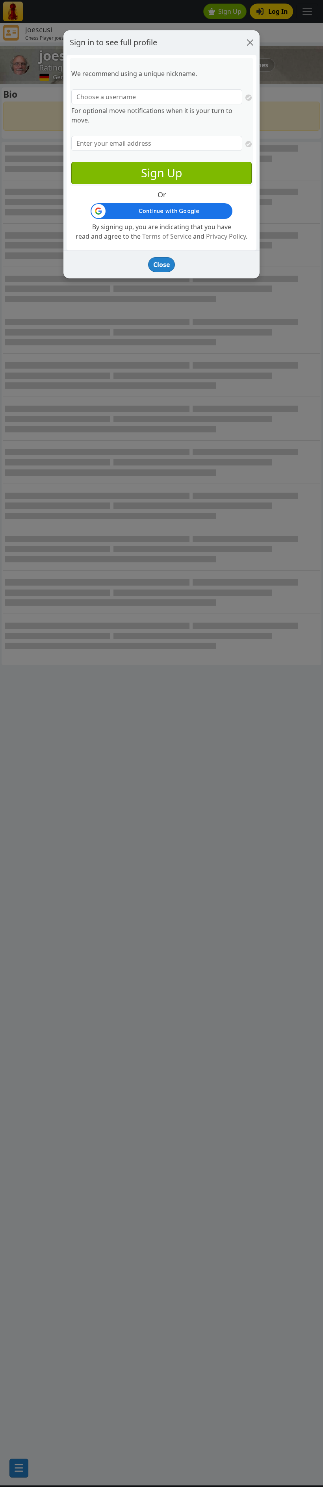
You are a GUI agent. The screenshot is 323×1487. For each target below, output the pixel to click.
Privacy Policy (226, 236)
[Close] (250, 42)
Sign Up (161, 172)
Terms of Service (166, 236)
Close (161, 264)
